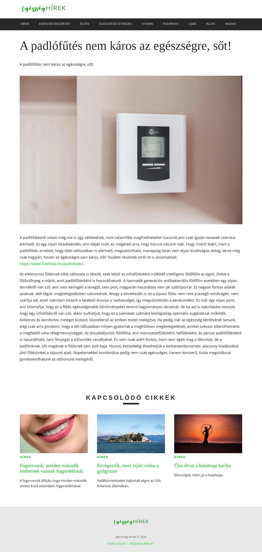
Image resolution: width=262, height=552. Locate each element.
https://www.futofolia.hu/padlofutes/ (51, 263)
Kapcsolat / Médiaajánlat (131, 543)
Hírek (26, 457)
